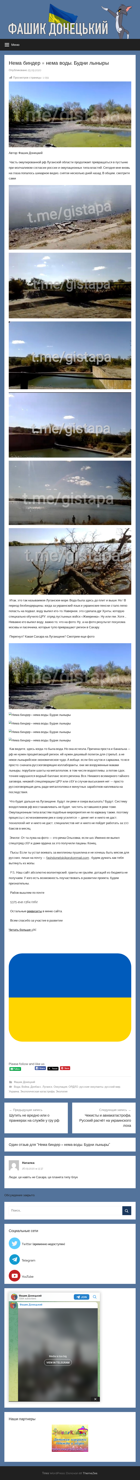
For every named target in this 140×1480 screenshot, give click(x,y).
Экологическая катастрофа (37, 1091)
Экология (61, 1091)
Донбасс (35, 1086)
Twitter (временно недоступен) (43, 1244)
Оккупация (60, 1086)
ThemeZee (90, 1473)
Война (25, 1086)
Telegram (28, 1260)
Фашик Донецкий (24, 1082)
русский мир (112, 1086)
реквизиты (34, 911)
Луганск (47, 1086)
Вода (17, 1086)
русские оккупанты (91, 1086)
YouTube (28, 1276)
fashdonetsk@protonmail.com (67, 858)
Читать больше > (21, 930)
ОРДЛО (73, 1086)
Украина (14, 1091)
